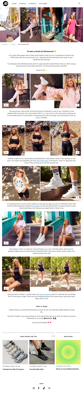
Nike (40, 111)
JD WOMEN (59, 366)
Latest (14, 3)
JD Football (43, 3)
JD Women (32, 3)
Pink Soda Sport (42, 161)
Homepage (5, 44)
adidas (36, 206)
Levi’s (46, 249)
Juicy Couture (45, 294)
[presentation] (52, 336)
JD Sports (22, 3)
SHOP (41, 383)
